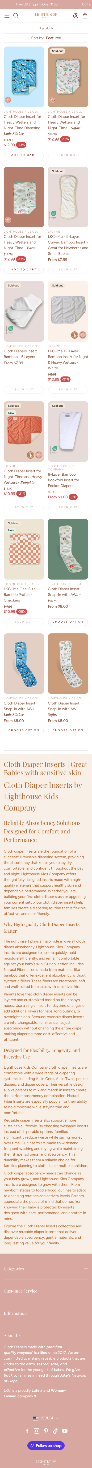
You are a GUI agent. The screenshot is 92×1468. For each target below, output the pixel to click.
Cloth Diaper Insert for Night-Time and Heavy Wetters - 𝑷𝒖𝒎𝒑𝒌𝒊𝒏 (23, 477)
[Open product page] (24, 77)
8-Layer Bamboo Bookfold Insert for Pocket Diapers (63, 480)
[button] (7, 15)
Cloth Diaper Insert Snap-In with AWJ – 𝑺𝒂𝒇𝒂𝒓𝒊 (64, 709)
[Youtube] (65, 1431)
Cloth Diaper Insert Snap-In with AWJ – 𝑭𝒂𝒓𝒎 (64, 594)
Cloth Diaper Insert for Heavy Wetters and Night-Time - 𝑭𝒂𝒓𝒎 (22, 242)
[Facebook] (27, 1431)
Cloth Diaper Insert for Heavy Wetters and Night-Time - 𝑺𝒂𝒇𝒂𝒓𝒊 (66, 122)
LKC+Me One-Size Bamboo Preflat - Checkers (20, 594)
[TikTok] (55, 1431)
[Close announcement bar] (87, 3)
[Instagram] (36, 1431)
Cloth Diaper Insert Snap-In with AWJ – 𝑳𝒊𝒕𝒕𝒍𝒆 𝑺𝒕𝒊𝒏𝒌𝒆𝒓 (20, 709)
